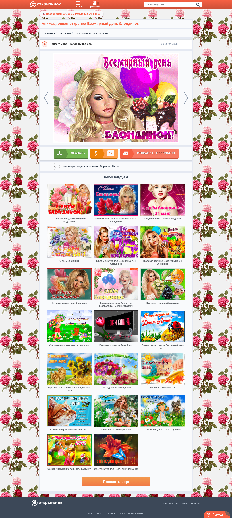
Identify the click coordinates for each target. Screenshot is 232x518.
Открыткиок (48, 33)
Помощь (195, 503)
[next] (185, 98)
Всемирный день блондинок (91, 33)
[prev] (46, 98)
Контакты (168, 503)
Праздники (65, 33)
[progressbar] (184, 44)
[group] (116, 44)
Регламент (182, 503)
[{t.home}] (47, 503)
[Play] (44, 44)
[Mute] (177, 44)
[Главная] (45, 4)
